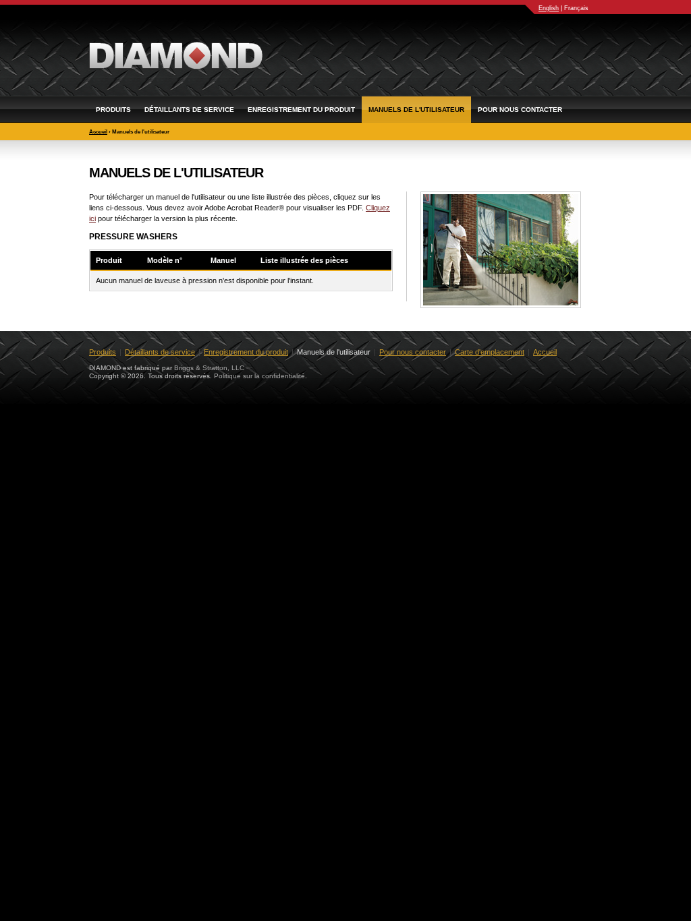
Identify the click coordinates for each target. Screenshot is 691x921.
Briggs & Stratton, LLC (209, 368)
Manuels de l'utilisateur (416, 109)
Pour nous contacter (520, 109)
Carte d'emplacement (489, 352)
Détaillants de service (189, 109)
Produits (113, 109)
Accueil (98, 132)
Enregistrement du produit (301, 109)
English (548, 8)
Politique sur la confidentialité (259, 376)
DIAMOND (175, 55)
